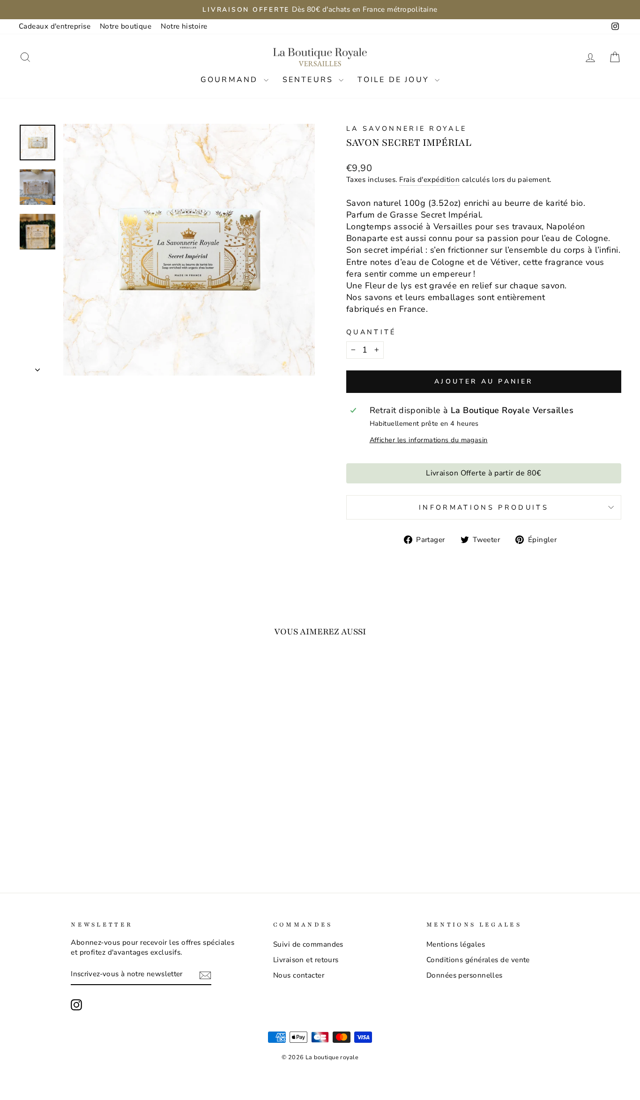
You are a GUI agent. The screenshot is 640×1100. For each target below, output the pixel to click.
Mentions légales (455, 944)
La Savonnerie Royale (406, 128)
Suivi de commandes (308, 944)
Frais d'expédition (429, 179)
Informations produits (484, 507)
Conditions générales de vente (478, 959)
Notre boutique (125, 26)
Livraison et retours (306, 959)
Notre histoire (184, 26)
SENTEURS (310, 80)
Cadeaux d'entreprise (54, 26)
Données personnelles (464, 975)
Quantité (371, 332)
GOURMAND (231, 80)
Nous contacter (298, 975)
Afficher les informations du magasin (429, 440)
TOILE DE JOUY (394, 80)
